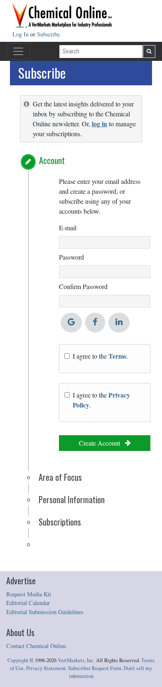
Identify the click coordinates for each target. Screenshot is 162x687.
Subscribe (48, 34)
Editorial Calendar (28, 603)
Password (71, 257)
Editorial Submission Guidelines (44, 612)
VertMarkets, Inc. (76, 660)
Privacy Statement (46, 668)
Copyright (17, 660)
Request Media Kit (28, 594)
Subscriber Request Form (94, 668)
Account (52, 160)
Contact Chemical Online (36, 646)
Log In (21, 34)
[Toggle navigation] (18, 51)
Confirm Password (83, 286)
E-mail (67, 227)
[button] (28, 162)
